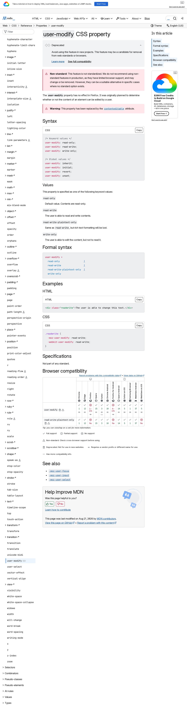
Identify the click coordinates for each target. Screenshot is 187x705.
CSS (46, 317)
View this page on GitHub (58, 522)
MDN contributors (106, 518)
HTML (47, 291)
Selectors (10, 667)
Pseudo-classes (13, 679)
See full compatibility (79, 61)
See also (157, 64)
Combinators (11, 673)
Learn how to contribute (58, 509)
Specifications (160, 55)
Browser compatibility (164, 60)
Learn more (58, 61)
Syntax (157, 41)
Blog (147, 18)
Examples (158, 50)
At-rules (9, 691)
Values (48, 185)
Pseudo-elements (14, 685)
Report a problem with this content (95, 522)
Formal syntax (160, 45)
